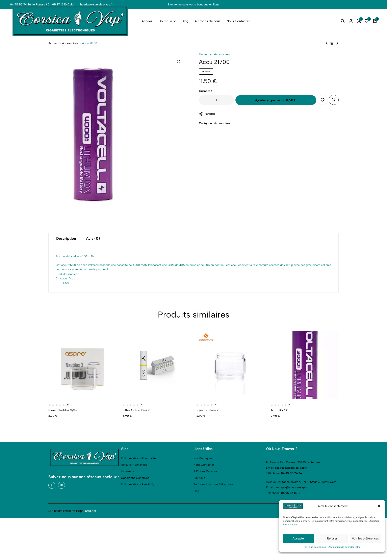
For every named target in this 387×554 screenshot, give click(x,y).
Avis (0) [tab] (93, 238)
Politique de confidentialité (138, 458)
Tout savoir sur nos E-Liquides (213, 484)
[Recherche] (343, 21)
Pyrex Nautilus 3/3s (62, 410)
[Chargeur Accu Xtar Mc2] (337, 43)
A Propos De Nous (205, 471)
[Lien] (51, 485)
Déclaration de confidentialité (344, 547)
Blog (185, 21)
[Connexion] (351, 21)
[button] (379, 506)
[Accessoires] (332, 43)
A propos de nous (208, 21)
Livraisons (127, 471)
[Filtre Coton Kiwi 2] (326, 43)
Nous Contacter (238, 21)
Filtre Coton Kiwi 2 (136, 410)
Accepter (298, 538)
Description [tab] (66, 238)
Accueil (147, 21)
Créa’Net (90, 510)
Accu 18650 (279, 410)
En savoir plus (290, 524)
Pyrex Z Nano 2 (208, 410)
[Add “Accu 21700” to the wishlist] (323, 100)
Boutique (165, 21)
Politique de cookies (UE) (137, 484)
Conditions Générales (135, 478)
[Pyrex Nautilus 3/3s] (82, 365)
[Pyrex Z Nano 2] (231, 365)
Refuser (332, 538)
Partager (210, 114)
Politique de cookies (315, 547)
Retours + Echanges (134, 465)
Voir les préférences (365, 538)
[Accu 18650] (305, 365)
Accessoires (70, 43)
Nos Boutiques (203, 458)
